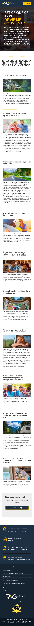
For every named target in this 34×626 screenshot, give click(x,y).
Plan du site (6, 621)
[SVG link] (8, 3)
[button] (27, 3)
